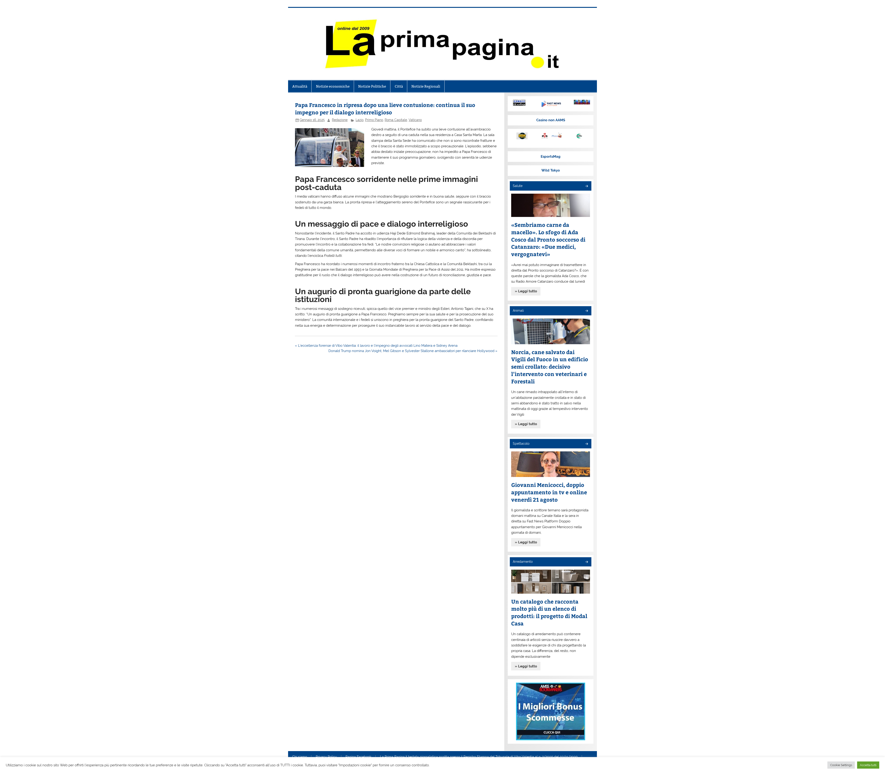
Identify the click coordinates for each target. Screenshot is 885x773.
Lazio (359, 120)
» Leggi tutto (526, 291)
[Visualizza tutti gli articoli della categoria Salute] (586, 186)
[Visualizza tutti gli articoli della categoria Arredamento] (586, 562)
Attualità (299, 86)
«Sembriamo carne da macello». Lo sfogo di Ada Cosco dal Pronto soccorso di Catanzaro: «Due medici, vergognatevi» (548, 239)
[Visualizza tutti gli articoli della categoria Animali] (586, 311)
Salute (517, 186)
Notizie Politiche (372, 86)
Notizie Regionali (425, 86)
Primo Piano (374, 120)
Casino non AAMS (550, 120)
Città (399, 86)
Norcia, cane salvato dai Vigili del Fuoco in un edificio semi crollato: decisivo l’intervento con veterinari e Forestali (549, 366)
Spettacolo (521, 443)
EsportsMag (550, 156)
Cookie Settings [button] (841, 765)
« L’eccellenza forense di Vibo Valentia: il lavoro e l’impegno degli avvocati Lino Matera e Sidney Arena (376, 346)
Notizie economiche (333, 86)
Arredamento (523, 561)
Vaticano (415, 120)
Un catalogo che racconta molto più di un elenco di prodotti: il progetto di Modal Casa (549, 612)
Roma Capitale (396, 120)
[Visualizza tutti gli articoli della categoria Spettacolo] (586, 444)
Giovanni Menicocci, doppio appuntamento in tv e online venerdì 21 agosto (549, 492)
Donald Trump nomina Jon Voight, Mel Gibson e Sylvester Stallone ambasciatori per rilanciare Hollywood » (412, 351)
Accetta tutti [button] (868, 765)
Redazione (340, 120)
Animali (518, 310)
